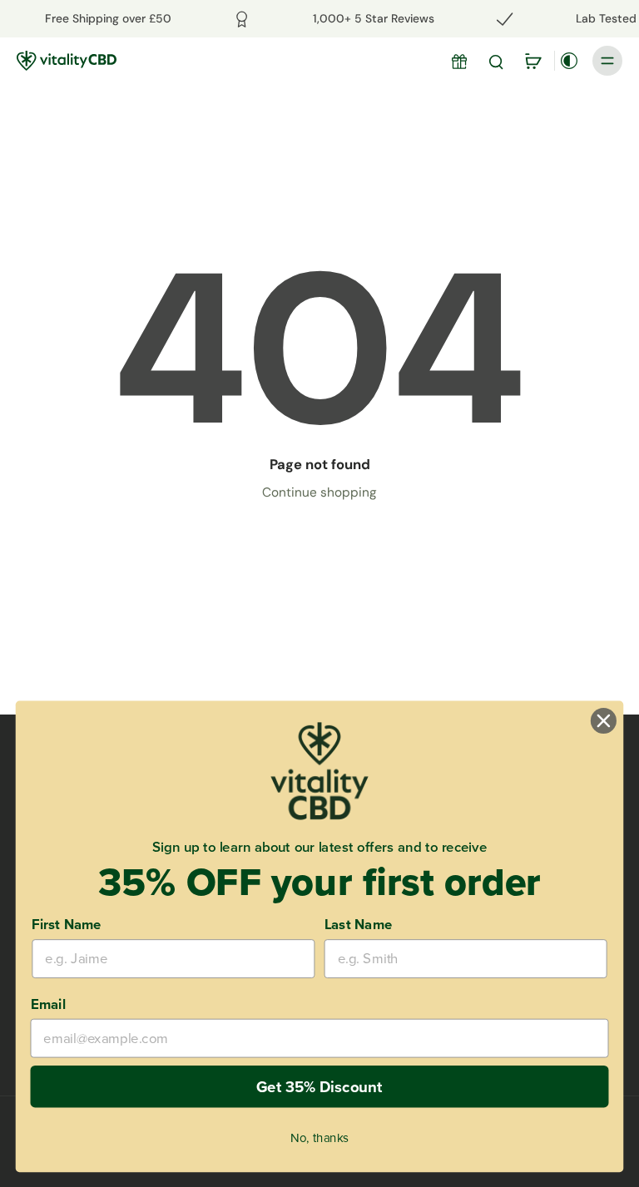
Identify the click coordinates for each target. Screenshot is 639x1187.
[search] (496, 60)
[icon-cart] (532, 60)
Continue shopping (319, 492)
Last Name (358, 923)
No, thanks (319, 1137)
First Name (66, 923)
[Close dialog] (603, 720)
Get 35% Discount (319, 1085)
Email (49, 1003)
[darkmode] (569, 61)
